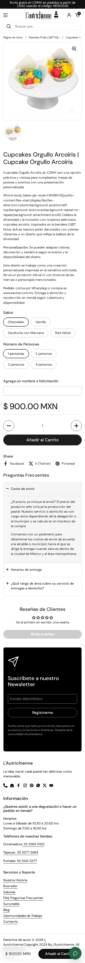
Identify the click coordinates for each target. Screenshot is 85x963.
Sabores (9, 892)
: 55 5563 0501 (33, 844)
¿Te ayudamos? (75, 953)
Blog (6, 910)
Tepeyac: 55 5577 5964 (20, 852)
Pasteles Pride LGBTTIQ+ (44, 37)
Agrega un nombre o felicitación (30, 381)
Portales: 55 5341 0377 (20, 861)
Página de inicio (13, 37)
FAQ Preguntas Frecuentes (23, 898)
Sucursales (11, 904)
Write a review (42, 634)
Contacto (10, 921)
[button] (8, 425)
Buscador (10, 886)
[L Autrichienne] (42, 15)
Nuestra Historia (15, 880)
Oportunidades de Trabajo (22, 916)
